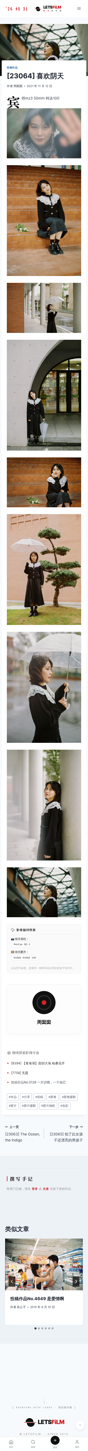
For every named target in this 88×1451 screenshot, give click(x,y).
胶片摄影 (29, 1105)
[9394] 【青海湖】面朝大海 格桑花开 (38, 1063)
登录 (35, 1188)
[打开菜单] (79, 8)
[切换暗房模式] (80, 1425)
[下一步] (76, 1281)
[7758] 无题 (19, 1073)
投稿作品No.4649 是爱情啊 (37, 1298)
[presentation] (44, 1265)
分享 (26, 1097)
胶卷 (52, 1097)
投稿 (14, 1082)
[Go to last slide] (12, 1281)
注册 (46, 1188)
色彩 (64, 1105)
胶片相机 (48, 1105)
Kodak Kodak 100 (25, 957)
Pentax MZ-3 (22, 944)
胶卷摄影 (69, 1097)
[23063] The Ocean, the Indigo (22, 1133)
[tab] (35, 1328)
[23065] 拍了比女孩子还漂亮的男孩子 (66, 1133)
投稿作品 (12, 67)
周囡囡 (17, 86)
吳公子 (21, 1307)
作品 (21, 1082)
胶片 (23, 952)
